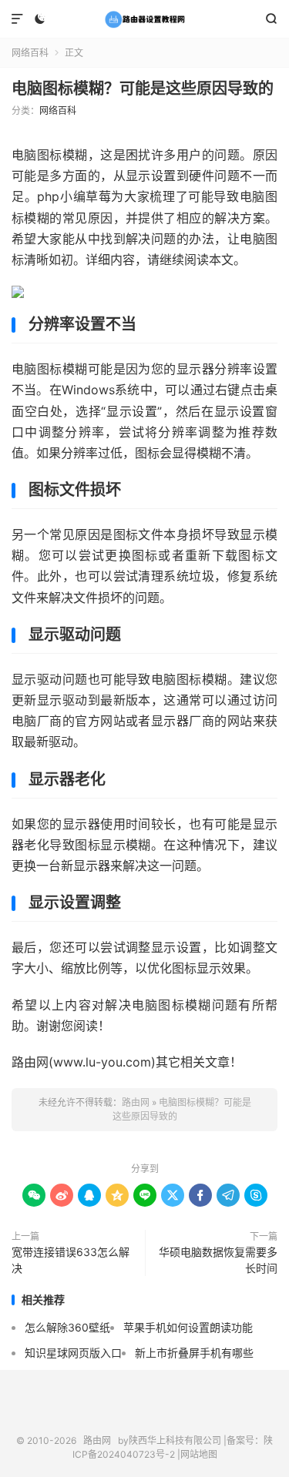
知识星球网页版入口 (73, 1352)
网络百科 (30, 53)
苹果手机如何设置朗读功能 (188, 1327)
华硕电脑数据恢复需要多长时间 (218, 1259)
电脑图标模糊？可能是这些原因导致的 (143, 88)
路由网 (144, 19)
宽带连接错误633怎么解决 (70, 1259)
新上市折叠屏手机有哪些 (194, 1352)
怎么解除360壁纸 (67, 1327)
